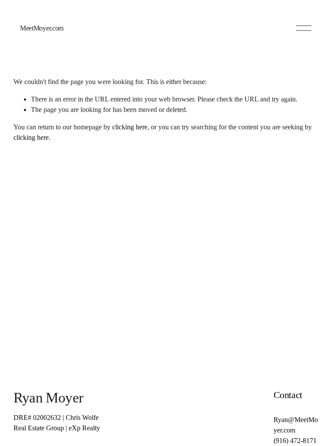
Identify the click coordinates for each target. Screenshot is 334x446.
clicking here (129, 127)
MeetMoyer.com (41, 28)
